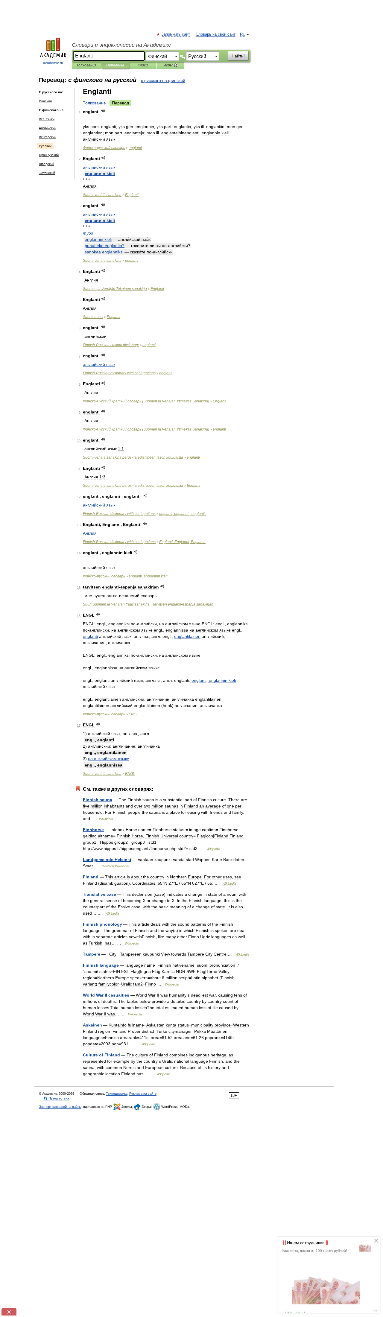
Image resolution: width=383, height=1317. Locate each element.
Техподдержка (116, 1093)
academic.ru (53, 63)
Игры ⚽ (170, 65)
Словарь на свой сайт (215, 34)
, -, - (182, 514)
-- (133, 457)
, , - (182, 542)
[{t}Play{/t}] (103, 111)
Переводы (115, 65)
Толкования (86, 65)
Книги (143, 65)
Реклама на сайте (142, 1093)
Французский (49, 155)
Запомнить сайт (176, 34)
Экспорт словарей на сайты (60, 1106)
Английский (47, 128)
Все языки (46, 119)
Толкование (94, 103)
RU (242, 34)
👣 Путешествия (56, 1098)
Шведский (46, 164)
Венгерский (47, 137)
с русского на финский (163, 80)
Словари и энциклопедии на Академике (121, 45)
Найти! (238, 56)
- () (146, 401)
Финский (45, 101)
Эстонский (47, 173)
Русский (45, 146)
